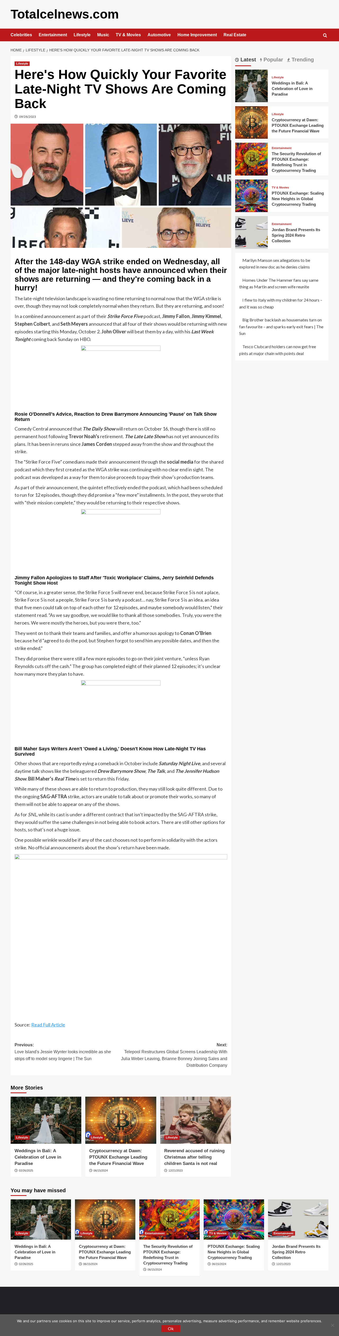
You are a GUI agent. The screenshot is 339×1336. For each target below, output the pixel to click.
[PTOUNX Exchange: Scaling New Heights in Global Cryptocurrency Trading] (251, 195)
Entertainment (53, 35)
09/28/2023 (27, 117)
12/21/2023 (175, 1170)
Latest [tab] (247, 59)
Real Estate (235, 35)
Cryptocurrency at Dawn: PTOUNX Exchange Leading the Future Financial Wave (118, 1157)
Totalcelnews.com (65, 14)
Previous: (63, 1052)
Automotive (159, 35)
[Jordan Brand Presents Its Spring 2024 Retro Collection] (251, 231)
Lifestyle (82, 35)
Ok (171, 1328)
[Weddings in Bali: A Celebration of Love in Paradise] (46, 1120)
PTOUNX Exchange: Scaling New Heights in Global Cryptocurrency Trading (298, 198)
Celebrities (21, 35)
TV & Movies (128, 35)
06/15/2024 (100, 1170)
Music (103, 35)
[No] (332, 1325)
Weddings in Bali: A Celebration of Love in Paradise (38, 1157)
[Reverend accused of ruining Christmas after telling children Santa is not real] (195, 1120)
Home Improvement (197, 35)
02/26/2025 (26, 1170)
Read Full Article (48, 1025)
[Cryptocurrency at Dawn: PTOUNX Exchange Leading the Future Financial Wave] (120, 1120)
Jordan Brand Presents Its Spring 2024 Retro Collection (296, 235)
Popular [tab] (272, 59)
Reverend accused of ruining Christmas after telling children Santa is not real (194, 1157)
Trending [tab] (302, 59)
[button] (325, 35)
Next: (174, 1055)
